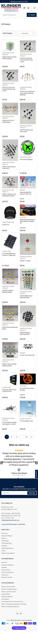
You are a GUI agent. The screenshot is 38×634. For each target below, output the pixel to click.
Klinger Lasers (6, 251)
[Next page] (31, 437)
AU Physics (23, 217)
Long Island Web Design (8, 518)
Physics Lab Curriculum (8, 586)
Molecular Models (7, 591)
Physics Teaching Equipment (10, 601)
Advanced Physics (7, 530)
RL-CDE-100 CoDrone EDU (27, 355)
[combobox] (19, 15)
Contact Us (4, 569)
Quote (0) (36, 474)
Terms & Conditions (7, 566)
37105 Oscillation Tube (26, 421)
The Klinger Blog (6, 537)
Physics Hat (5, 224)
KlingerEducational (26, 157)
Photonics (4, 527)
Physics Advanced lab (8, 581)
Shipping (4, 561)
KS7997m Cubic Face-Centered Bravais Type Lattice (8, 89)
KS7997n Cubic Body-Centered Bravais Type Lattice (26, 60)
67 (26, 437)
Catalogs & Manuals (7, 559)
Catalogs (4, 540)
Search (33, 15)
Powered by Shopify (26, 614)
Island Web (21, 518)
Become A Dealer (6, 571)
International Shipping (26, 159)
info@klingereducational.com (10, 514)
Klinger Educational (8, 222)
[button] (1, 459)
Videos (3, 545)
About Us (4, 557)
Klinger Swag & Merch (8, 547)
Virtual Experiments (7, 542)
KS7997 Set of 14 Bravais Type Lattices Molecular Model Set (27, 93)
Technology (4, 535)
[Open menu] (35, 8)
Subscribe (32, 487)
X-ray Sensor (5, 593)
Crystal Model (5, 588)
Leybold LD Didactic (25, 418)
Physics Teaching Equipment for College (13, 598)
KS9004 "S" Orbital (25, 261)
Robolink (22, 353)
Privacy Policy (5, 564)
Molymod (22, 190)
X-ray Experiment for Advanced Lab (12, 596)
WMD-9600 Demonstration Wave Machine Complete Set (27, 221)
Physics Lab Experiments (9, 583)
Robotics (4, 532)
